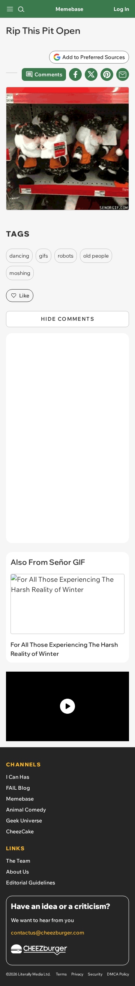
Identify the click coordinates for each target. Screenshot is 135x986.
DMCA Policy (118, 974)
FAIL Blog (18, 787)
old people (96, 255)
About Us (17, 871)
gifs (43, 255)
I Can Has (17, 777)
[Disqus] (67, 442)
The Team (18, 860)
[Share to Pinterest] (106, 74)
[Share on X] (91, 74)
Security (95, 974)
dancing (19, 255)
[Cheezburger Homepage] (67, 950)
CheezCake (20, 831)
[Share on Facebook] (75, 74)
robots (66, 255)
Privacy (77, 974)
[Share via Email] (122, 74)
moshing (19, 273)
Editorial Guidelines (30, 882)
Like (24, 295)
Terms (61, 974)
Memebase (69, 9)
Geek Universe (24, 820)
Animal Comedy (26, 809)
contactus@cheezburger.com (47, 932)
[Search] (21, 9)
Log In (121, 9)
